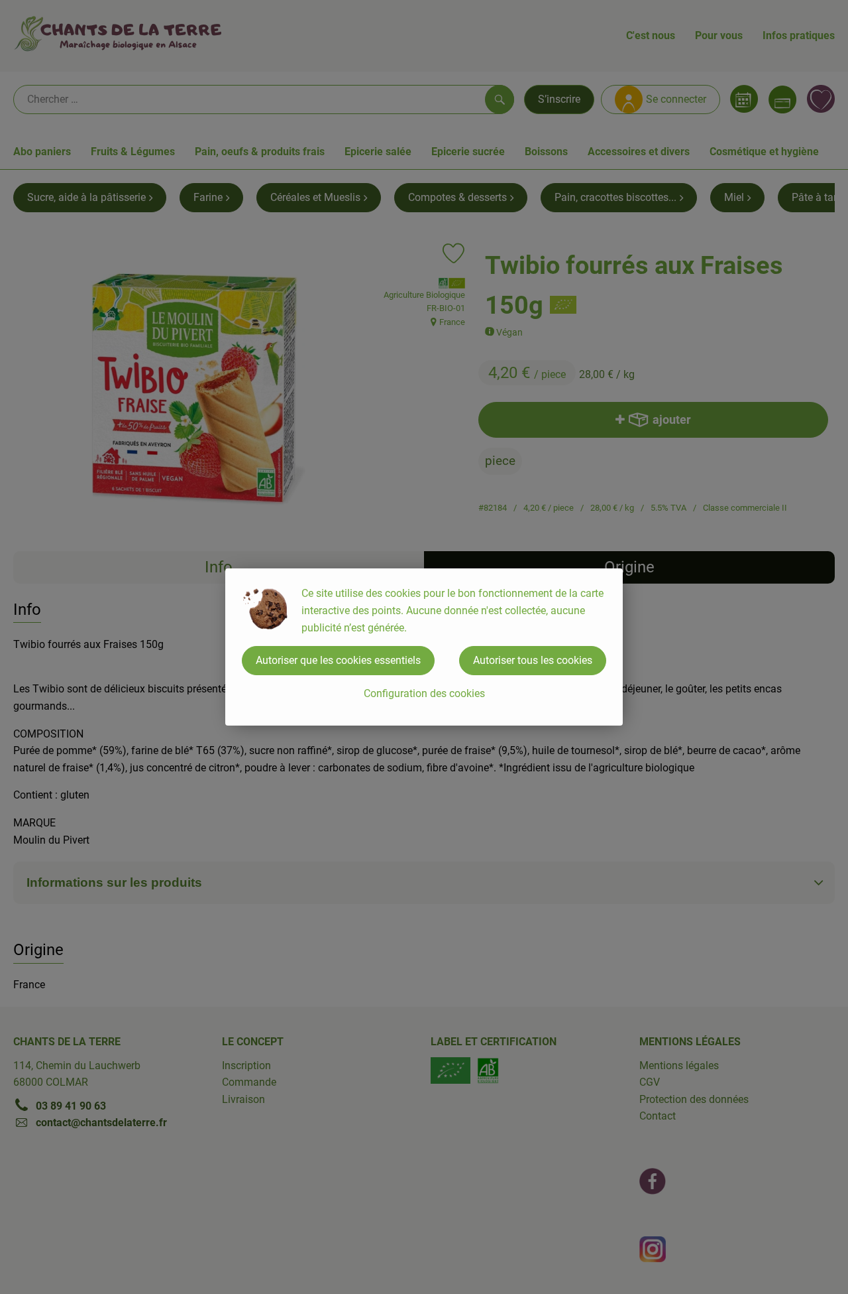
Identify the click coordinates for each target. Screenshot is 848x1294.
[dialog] (424, 647)
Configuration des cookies (424, 693)
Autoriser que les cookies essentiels (338, 660)
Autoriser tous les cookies (532, 660)
